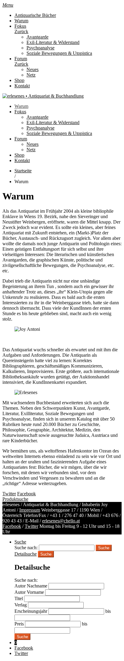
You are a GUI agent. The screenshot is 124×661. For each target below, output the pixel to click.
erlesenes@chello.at (61, 520)
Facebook (11, 526)
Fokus (20, 26)
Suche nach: (26, 547)
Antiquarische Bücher (35, 15)
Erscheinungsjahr (30, 611)
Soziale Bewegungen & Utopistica (59, 53)
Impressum (29, 509)
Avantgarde (37, 36)
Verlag (20, 604)
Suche (20, 541)
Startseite (23, 170)
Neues (32, 69)
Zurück (21, 31)
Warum (21, 20)
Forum (20, 58)
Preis (19, 623)
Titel (18, 598)
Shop (19, 80)
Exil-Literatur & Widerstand (52, 42)
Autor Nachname (30, 585)
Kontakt (22, 85)
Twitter (31, 526)
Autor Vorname (29, 592)
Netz (31, 74)
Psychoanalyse (40, 47)
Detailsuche (25, 553)
